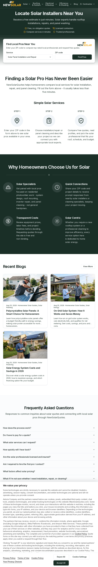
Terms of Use (23, 558)
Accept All (61, 563)
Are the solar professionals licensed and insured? (27, 457)
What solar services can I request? (19, 442)
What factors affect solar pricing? (19, 471)
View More (88, 266)
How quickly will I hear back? (17, 449)
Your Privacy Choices (12, 562)
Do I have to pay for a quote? (17, 435)
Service (9, 52)
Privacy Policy (9, 558)
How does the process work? (17, 428)
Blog (76, 4)
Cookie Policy (81, 534)
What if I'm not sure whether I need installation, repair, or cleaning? (35, 478)
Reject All (61, 557)
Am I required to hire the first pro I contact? (23, 464)
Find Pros (82, 57)
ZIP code (59, 52)
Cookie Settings (79, 557)
